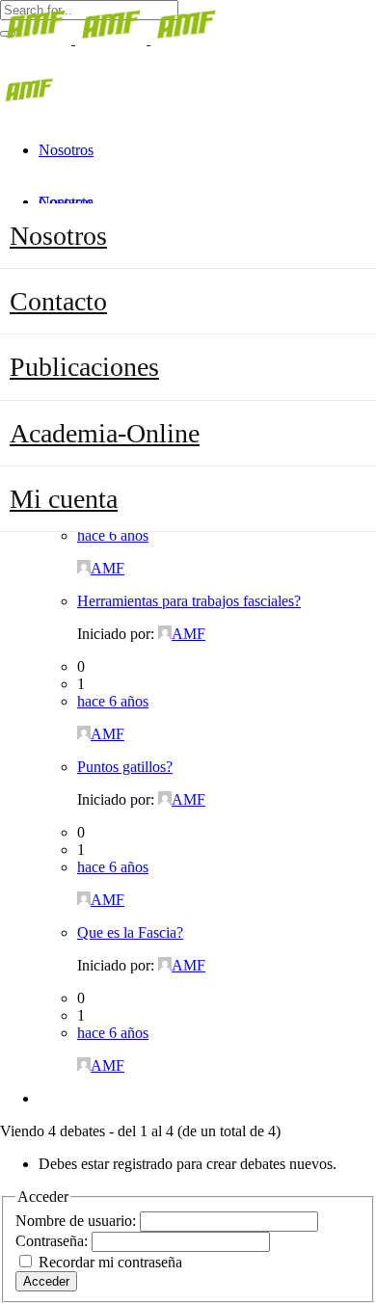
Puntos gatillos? (125, 766)
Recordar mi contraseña (110, 1262)
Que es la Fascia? (130, 932)
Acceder (46, 1281)
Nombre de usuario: (77, 1220)
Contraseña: (53, 1241)
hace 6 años (112, 535)
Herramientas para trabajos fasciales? (189, 601)
